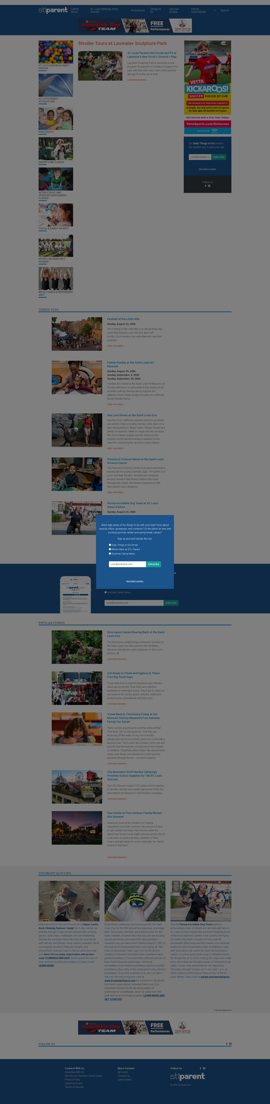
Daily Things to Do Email (125, 545)
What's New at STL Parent (126, 549)
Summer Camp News (123, 553)
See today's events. (135, 581)
